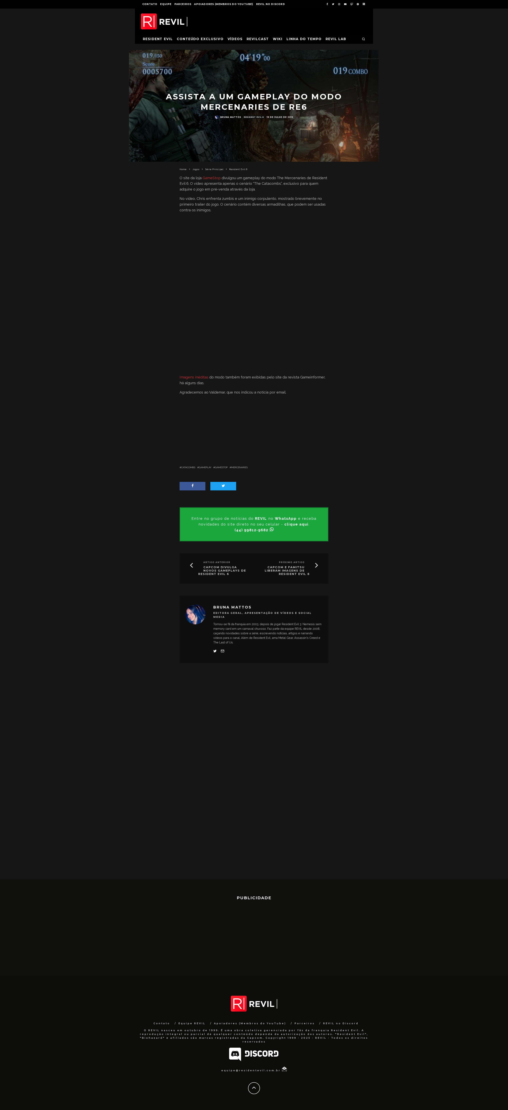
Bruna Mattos (230, 117)
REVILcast (258, 39)
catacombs (188, 467)
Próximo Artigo (292, 562)
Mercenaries (239, 467)
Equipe (165, 4)
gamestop (221, 467)
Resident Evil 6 (254, 117)
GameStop (212, 178)
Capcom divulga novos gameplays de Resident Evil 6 (222, 571)
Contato (149, 4)
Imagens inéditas (194, 377)
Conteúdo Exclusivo (200, 39)
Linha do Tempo (304, 39)
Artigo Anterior (216, 562)
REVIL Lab (336, 39)
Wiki (278, 39)
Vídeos (235, 39)
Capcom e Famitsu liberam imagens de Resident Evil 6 (287, 571)
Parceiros (182, 4)
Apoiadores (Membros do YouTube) (223, 4)
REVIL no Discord (270, 4)
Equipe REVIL (192, 1023)
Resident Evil (158, 39)
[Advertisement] (254, 248)
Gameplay (205, 467)
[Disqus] (254, 724)
